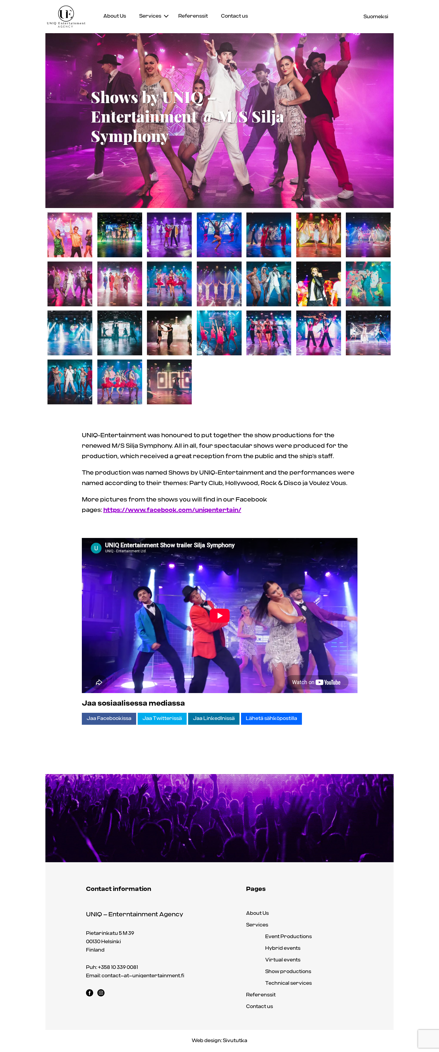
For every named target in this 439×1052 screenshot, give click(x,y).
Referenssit (193, 16)
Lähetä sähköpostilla (271, 718)
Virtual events (282, 960)
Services (150, 16)
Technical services (288, 983)
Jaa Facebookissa (109, 718)
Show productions (288, 972)
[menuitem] (115, 16)
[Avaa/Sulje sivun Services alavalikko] (166, 15)
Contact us (234, 16)
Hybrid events (282, 948)
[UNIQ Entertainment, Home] (66, 16)
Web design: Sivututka (219, 1041)
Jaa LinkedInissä (214, 718)
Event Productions (288, 937)
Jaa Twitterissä (162, 718)
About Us (114, 16)
